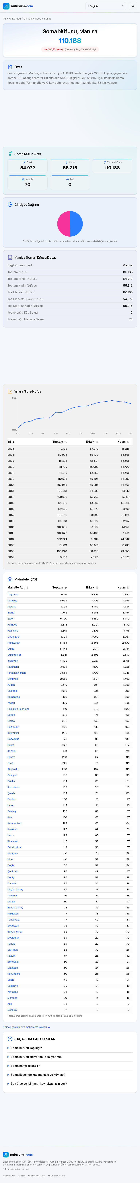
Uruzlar (11, 901)
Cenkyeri (12, 678)
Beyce (11, 715)
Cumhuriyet (14, 654)
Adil (9, 1004)
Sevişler (12, 775)
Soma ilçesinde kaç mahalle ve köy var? (38, 1075)
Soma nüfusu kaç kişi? (26, 1048)
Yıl (9, 442)
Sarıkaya (12, 949)
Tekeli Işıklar (14, 847)
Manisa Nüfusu (32, 18)
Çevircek (12, 871)
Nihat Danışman (16, 672)
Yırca (10, 763)
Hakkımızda (9, 1175)
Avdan (11, 684)
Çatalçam (12, 967)
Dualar (11, 781)
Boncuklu (13, 961)
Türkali (11, 943)
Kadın (122, 442)
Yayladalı (12, 991)
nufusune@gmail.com (18, 1169)
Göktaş (11, 811)
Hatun (10, 805)
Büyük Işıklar (14, 931)
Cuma (10, 648)
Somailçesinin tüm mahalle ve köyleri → (26, 1027)
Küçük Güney (15, 889)
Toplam (57, 442)
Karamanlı (13, 666)
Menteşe (12, 997)
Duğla (10, 865)
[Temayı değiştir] (133, 6)
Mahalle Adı (15, 587)
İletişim (21, 1175)
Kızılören (12, 829)
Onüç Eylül (13, 636)
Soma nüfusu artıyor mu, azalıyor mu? (36, 1057)
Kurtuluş (12, 600)
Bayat (10, 745)
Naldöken (13, 913)
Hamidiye (12, 630)
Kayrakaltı (13, 733)
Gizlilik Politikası (36, 1175)
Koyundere (13, 973)
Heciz (10, 835)
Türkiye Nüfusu (12, 18)
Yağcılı (11, 703)
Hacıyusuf (13, 727)
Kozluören (13, 787)
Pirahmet (12, 841)
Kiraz (10, 859)
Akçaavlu (12, 769)
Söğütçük (13, 925)
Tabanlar (12, 895)
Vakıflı (10, 979)
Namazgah (13, 642)
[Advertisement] (70, 118)
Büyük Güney (15, 907)
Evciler (11, 799)
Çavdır (11, 793)
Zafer (10, 618)
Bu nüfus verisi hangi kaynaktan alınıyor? (39, 1084)
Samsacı (12, 690)
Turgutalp (12, 594)
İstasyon (12, 660)
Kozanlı (11, 751)
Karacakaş (13, 696)
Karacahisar (14, 823)
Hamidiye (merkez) (18, 709)
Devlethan (13, 937)
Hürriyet (12, 624)
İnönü (10, 612)
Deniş (10, 877)
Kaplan (11, 955)
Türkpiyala (13, 919)
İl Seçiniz (93, 6)
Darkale (11, 883)
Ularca (11, 721)
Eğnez (11, 757)
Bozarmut (13, 739)
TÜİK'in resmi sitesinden (71, 1164)
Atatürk (11, 606)
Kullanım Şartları (56, 1175)
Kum (10, 817)
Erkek (90, 442)
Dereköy (12, 1010)
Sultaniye (12, 985)
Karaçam (12, 853)
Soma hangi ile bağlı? (25, 1066)
